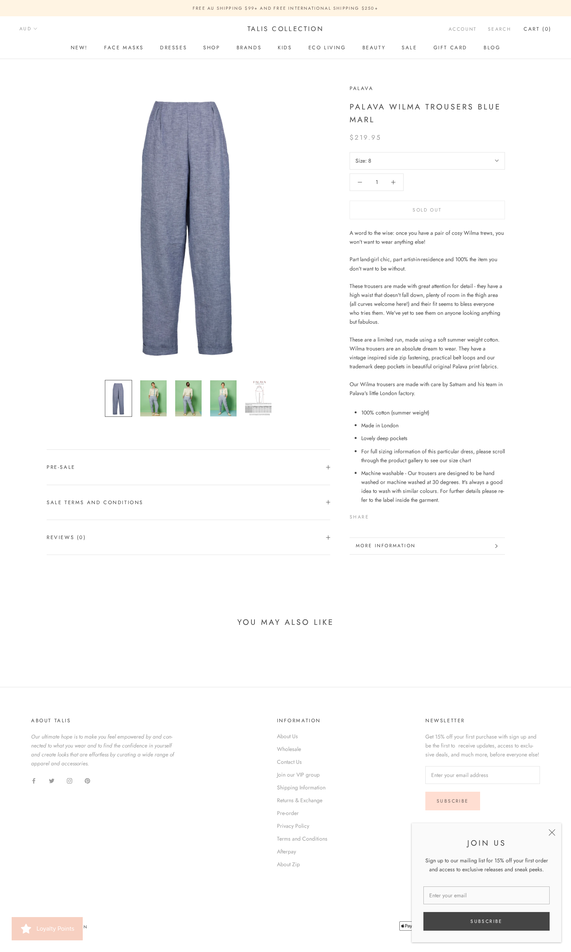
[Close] (551, 832)
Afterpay (286, 851)
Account (463, 29)
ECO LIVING (327, 47)
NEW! (79, 47)
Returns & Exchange (299, 800)
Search (499, 29)
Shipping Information (301, 787)
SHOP (211, 47)
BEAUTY (374, 47)
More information (385, 545)
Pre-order (288, 813)
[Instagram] (69, 780)
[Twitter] (386, 515)
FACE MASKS (124, 47)
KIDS (285, 47)
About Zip (288, 864)
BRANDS (249, 47)
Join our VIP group (298, 775)
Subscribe (486, 921)
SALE (409, 47)
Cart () (538, 29)
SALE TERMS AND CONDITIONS (95, 502)
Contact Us (289, 762)
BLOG (492, 47)
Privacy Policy (293, 826)
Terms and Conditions (302, 839)
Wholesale (289, 749)
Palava (362, 88)
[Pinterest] (396, 515)
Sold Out (427, 209)
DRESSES (173, 47)
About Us (287, 736)
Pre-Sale (61, 467)
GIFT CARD (450, 47)
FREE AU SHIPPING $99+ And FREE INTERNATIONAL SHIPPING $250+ (285, 8)
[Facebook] (376, 515)
